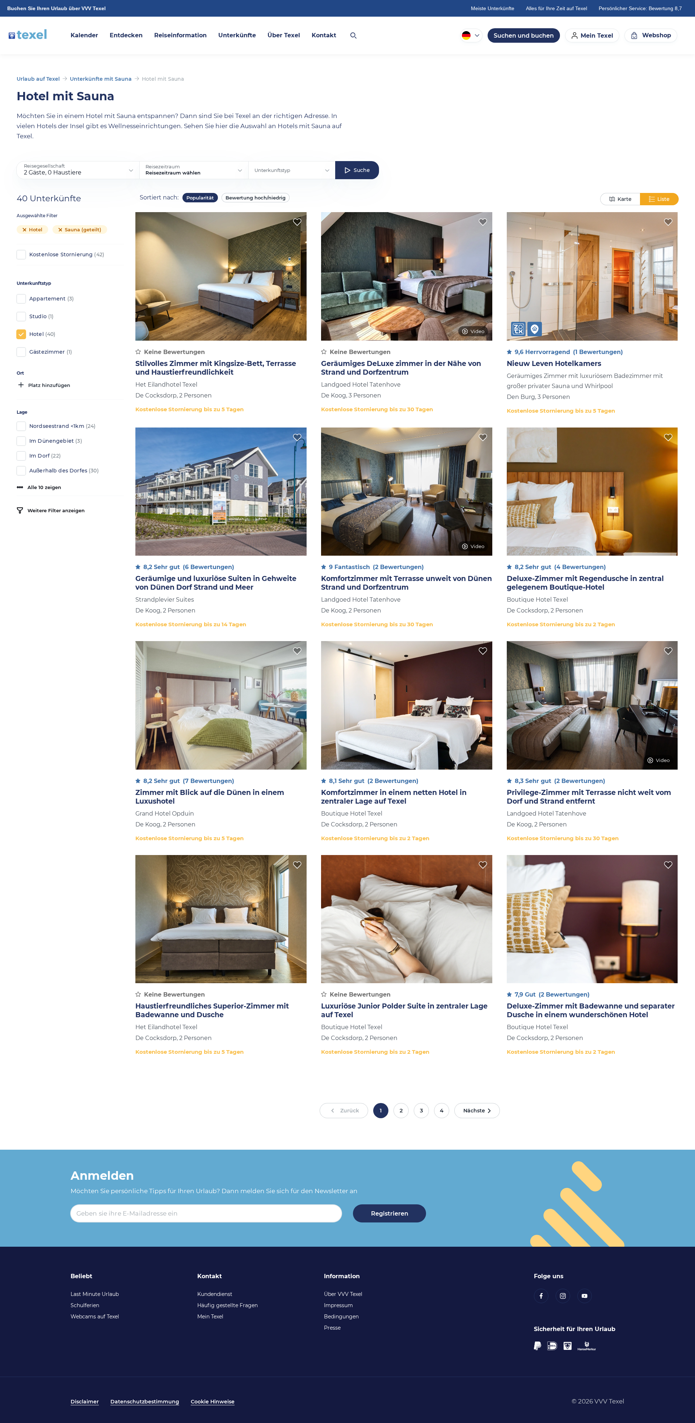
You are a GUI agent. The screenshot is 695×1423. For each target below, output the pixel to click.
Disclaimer (85, 1401)
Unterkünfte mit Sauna (101, 79)
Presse (332, 1328)
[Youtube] (588, 1296)
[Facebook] (545, 1296)
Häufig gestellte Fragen (227, 1305)
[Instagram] (566, 1296)
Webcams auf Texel (95, 1316)
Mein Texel (210, 1316)
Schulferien (85, 1305)
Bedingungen (341, 1316)
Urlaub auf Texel (38, 79)
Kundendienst (214, 1294)
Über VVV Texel (343, 1294)
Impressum (338, 1305)
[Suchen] (353, 35)
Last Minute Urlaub (95, 1294)
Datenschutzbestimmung (144, 1401)
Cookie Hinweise (213, 1401)
